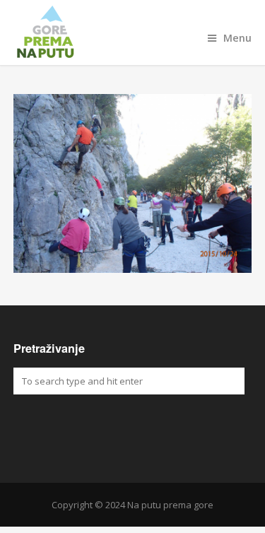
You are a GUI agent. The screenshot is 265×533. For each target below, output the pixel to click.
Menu (237, 38)
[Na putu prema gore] (132, 32)
